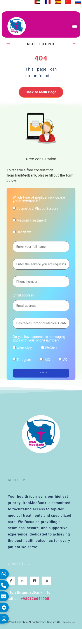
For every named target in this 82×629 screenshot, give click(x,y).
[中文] (68, 2)
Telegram (23, 360)
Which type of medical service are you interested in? (39, 199)
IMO (47, 360)
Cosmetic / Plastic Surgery (37, 208)
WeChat (51, 348)
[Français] (48, 2)
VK (65, 360)
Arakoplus (70, 622)
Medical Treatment (31, 220)
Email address (23, 295)
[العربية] (37, 2)
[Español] (58, 2)
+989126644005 (35, 599)
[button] (74, 26)
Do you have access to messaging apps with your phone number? (39, 338)
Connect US (18, 564)
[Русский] (78, 2)
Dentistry (23, 232)
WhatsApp (24, 348)
